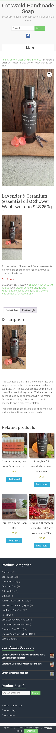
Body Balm (7, 572)
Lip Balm (6, 615)
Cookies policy (9, 710)
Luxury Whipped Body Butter (15, 624)
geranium (43, 287)
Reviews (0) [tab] (28, 310)
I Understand (31, 731)
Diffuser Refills (8, 591)
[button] (49, 74)
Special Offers (8, 639)
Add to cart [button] (14, 479)
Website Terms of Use (12, 705)
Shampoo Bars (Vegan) (13, 629)
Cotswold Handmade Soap (28, 8)
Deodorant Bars (9, 586)
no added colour (22, 290)
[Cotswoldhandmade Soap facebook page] (28, 35)
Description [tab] (12, 310)
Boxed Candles (9, 577)
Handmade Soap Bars (12, 610)
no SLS (36, 290)
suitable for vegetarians (20, 293)
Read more (41, 484)
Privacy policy (8, 715)
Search (35, 693)
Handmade (7, 290)
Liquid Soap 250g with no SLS (15, 620)
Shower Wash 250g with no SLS (25, 59)
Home (5, 59)
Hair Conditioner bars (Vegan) (16, 605)
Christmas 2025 (9, 581)
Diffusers (6, 596)
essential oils (30, 287)
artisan (19, 287)
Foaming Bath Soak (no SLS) (15, 601)
